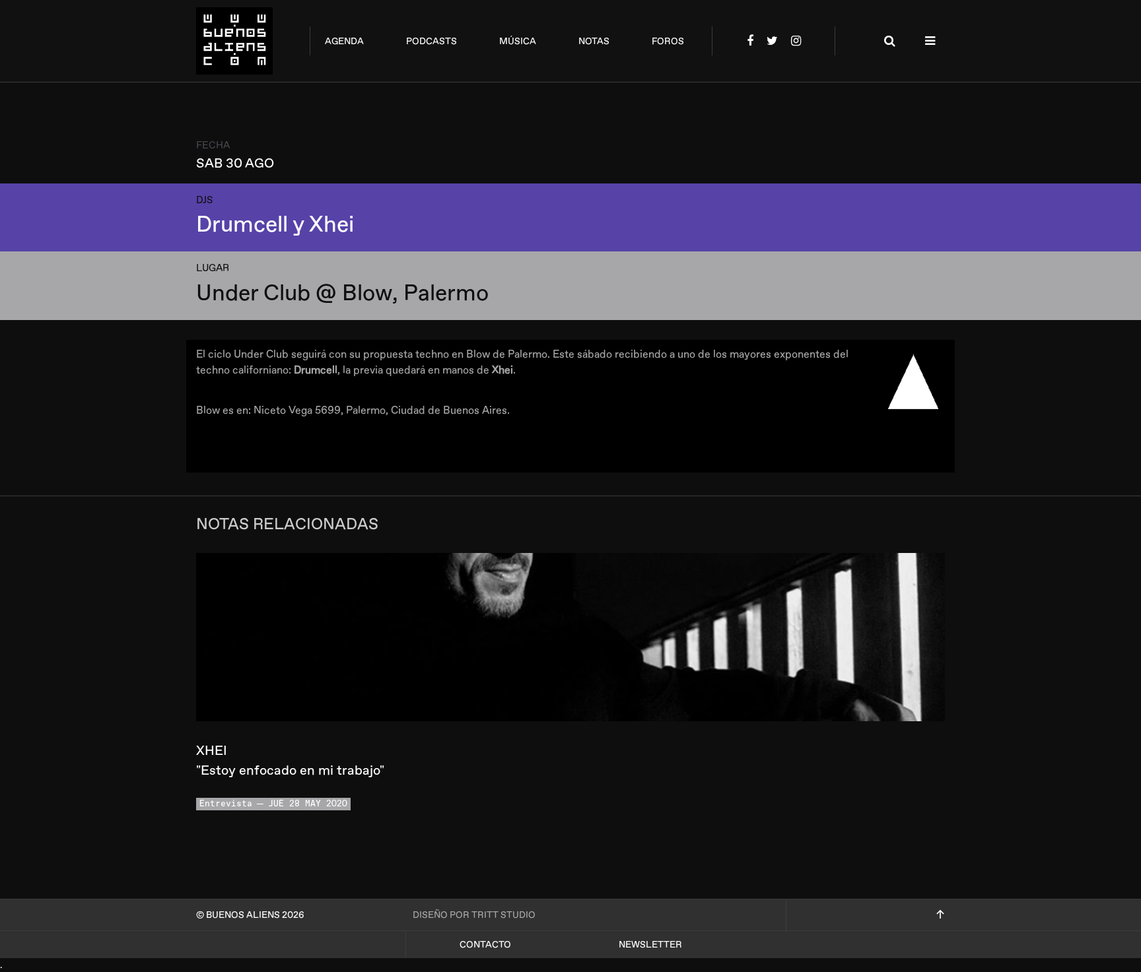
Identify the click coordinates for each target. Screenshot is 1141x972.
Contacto (485, 944)
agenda (344, 41)
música (517, 41)
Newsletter (650, 944)
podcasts (431, 41)
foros (668, 41)
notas (593, 41)
